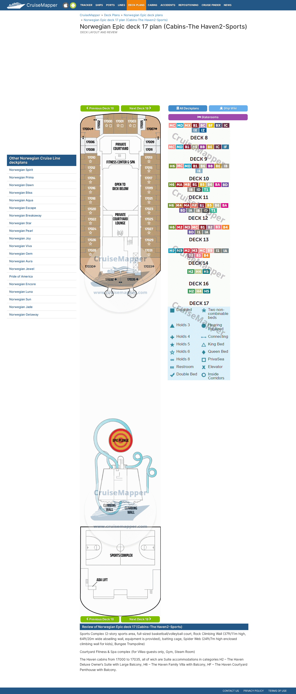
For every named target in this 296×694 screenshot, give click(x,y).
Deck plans (136, 5)
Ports (110, 5)
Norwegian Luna (21, 291)
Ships (99, 5)
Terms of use (277, 690)
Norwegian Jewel (21, 269)
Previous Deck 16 (101, 108)
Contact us (231, 690)
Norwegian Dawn (21, 185)
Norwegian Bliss (20, 192)
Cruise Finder (211, 5)
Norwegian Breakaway (25, 215)
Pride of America (21, 276)
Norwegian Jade (21, 307)
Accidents (167, 5)
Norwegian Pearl (21, 230)
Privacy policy (254, 690)
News (227, 5)
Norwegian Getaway (23, 314)
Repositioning (188, 5)
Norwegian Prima (21, 177)
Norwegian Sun (20, 299)
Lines (121, 5)
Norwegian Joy (20, 238)
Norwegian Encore (22, 284)
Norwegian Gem (20, 253)
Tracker (86, 5)
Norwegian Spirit (21, 170)
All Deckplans (189, 108)
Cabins (152, 5)
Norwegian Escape (22, 208)
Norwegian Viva (20, 246)
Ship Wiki (230, 108)
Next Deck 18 (139, 108)
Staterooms (210, 117)
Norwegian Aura (20, 261)
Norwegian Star (20, 223)
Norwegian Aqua (21, 200)
